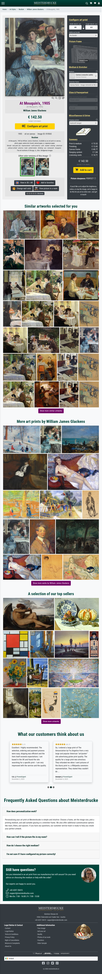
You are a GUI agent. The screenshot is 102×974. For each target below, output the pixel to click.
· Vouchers (40, 940)
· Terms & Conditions (11, 934)
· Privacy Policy (9, 937)
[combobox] (83, 35)
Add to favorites (46, 182)
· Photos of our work (43, 937)
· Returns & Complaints (12, 943)
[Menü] (2, 3)
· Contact (7, 928)
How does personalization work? (22, 811)
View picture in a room (47, 188)
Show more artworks (51, 721)
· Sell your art (41, 931)
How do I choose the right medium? (23, 845)
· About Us (7, 946)
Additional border (74, 32)
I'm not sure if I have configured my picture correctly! (31, 854)
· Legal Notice (9, 931)
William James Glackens (35, 9)
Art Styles (12, 9)
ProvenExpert (24, 777)
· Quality (39, 934)
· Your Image (41, 928)
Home (4, 9)
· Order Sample (42, 943)
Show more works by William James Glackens (51, 583)
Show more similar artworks (51, 411)
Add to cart (85, 169)
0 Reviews (39, 194)
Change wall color (23, 188)
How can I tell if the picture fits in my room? (27, 836)
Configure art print (36, 126)
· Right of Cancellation (11, 940)
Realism (21, 9)
